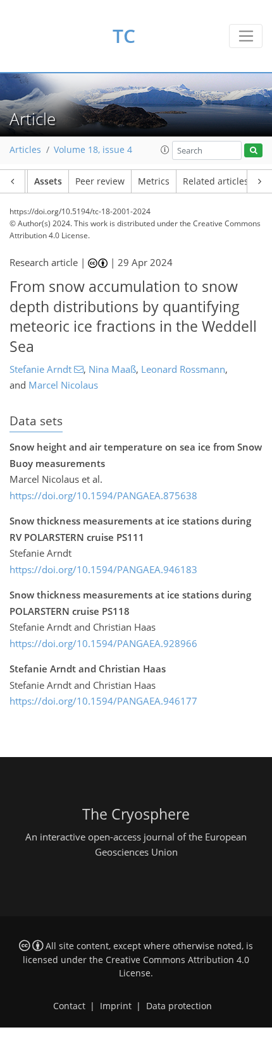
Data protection (179, 1006)
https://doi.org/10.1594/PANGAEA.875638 (103, 495)
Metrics (154, 181)
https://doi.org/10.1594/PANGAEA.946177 (103, 700)
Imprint (116, 1006)
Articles (25, 149)
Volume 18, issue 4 (93, 149)
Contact (69, 1006)
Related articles (216, 181)
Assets (48, 181)
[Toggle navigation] (246, 36)
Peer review (100, 181)
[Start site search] (253, 150)
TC (124, 36)
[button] (165, 149)
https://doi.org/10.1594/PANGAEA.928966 (103, 643)
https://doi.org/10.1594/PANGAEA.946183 (103, 569)
